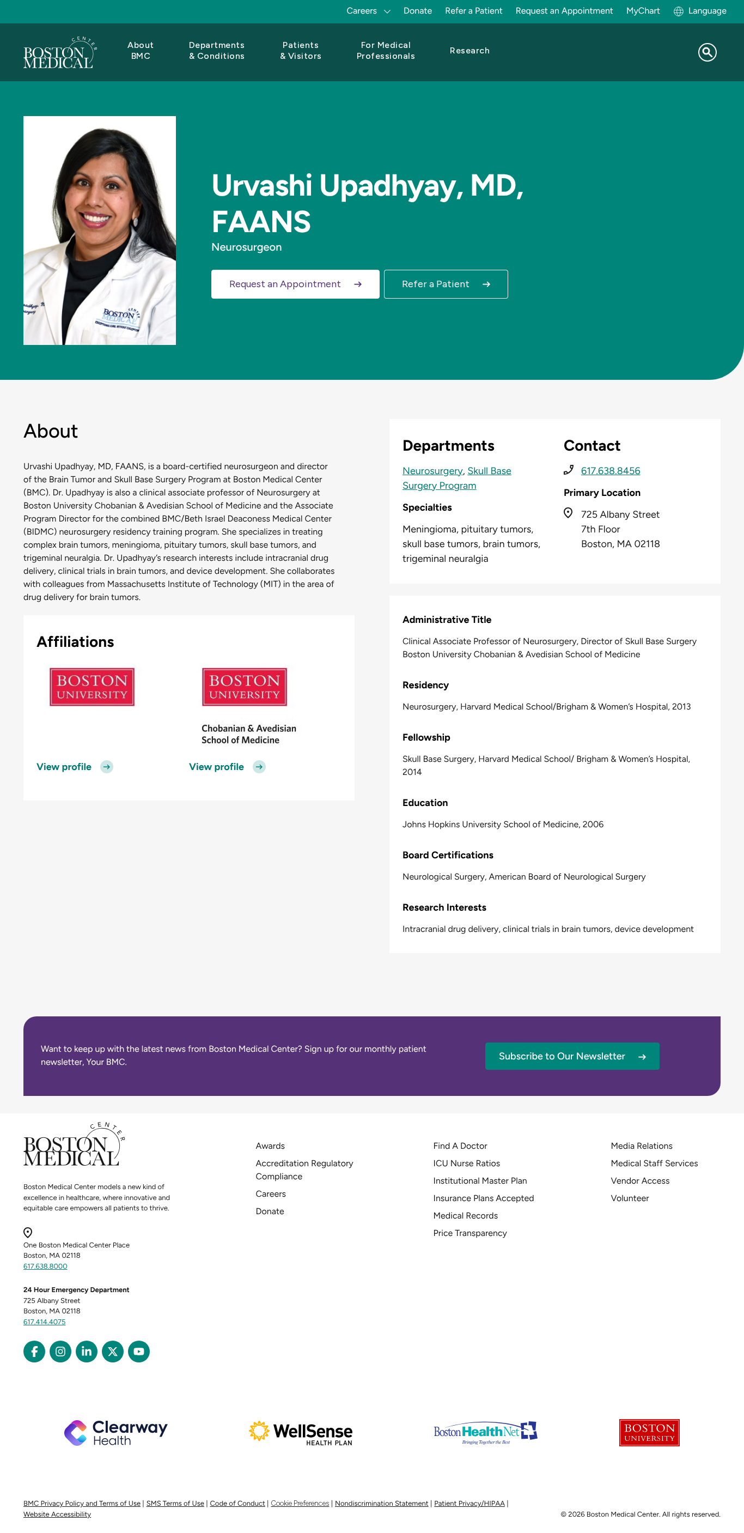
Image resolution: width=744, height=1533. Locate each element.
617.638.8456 (611, 471)
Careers (271, 1194)
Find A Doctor (460, 1146)
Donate (418, 10)
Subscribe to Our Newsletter (562, 1056)
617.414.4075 (44, 1322)
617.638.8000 (45, 1267)
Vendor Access (640, 1180)
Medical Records (466, 1215)
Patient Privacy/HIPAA (469, 1504)
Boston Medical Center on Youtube (139, 1351)
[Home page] (74, 1164)
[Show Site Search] (707, 52)
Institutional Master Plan (480, 1180)
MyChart (643, 10)
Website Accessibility (57, 1515)
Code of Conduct (237, 1504)
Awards (270, 1146)
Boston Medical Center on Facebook (34, 1351)
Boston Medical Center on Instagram (60, 1351)
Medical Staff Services (654, 1163)
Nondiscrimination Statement (382, 1504)
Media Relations (642, 1146)
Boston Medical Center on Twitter (113, 1351)
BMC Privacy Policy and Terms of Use (82, 1504)
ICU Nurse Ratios (467, 1163)
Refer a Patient (474, 10)
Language (707, 10)
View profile (64, 767)
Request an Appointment (564, 10)
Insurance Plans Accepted (484, 1198)
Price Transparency (470, 1233)
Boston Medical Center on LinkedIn (86, 1351)
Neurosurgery (433, 471)
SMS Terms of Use (175, 1504)
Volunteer (630, 1198)
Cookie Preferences (300, 1503)
